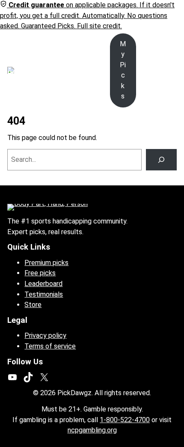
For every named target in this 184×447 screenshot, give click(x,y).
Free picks (40, 273)
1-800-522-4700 (125, 420)
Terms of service (50, 346)
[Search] (161, 159)
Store (33, 305)
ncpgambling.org (92, 430)
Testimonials (43, 294)
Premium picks (46, 263)
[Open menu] (39, 70)
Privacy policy (45, 335)
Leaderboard (43, 284)
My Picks (123, 70)
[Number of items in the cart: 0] (171, 70)
